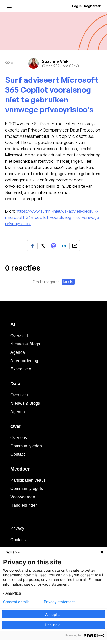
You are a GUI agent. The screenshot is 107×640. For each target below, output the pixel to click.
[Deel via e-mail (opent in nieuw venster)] (75, 245)
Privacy (17, 528)
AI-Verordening (24, 360)
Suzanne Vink (55, 61)
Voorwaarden (22, 497)
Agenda (17, 352)
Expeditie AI (21, 369)
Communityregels (26, 488)
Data (15, 383)
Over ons (18, 437)
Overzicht (19, 336)
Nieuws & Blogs (25, 344)
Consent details (16, 602)
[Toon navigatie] (9, 6)
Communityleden (26, 446)
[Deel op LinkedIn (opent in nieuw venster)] (64, 245)
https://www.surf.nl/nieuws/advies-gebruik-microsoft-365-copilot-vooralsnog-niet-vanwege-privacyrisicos (53, 217)
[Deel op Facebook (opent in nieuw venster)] (32, 245)
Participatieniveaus (28, 480)
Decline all (53, 625)
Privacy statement (59, 602)
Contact (17, 454)
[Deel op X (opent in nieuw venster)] (43, 245)
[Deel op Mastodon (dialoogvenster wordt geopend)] (53, 245)
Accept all (53, 614)
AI (12, 324)
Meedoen (20, 469)
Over (15, 426)
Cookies (18, 540)
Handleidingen (24, 505)
